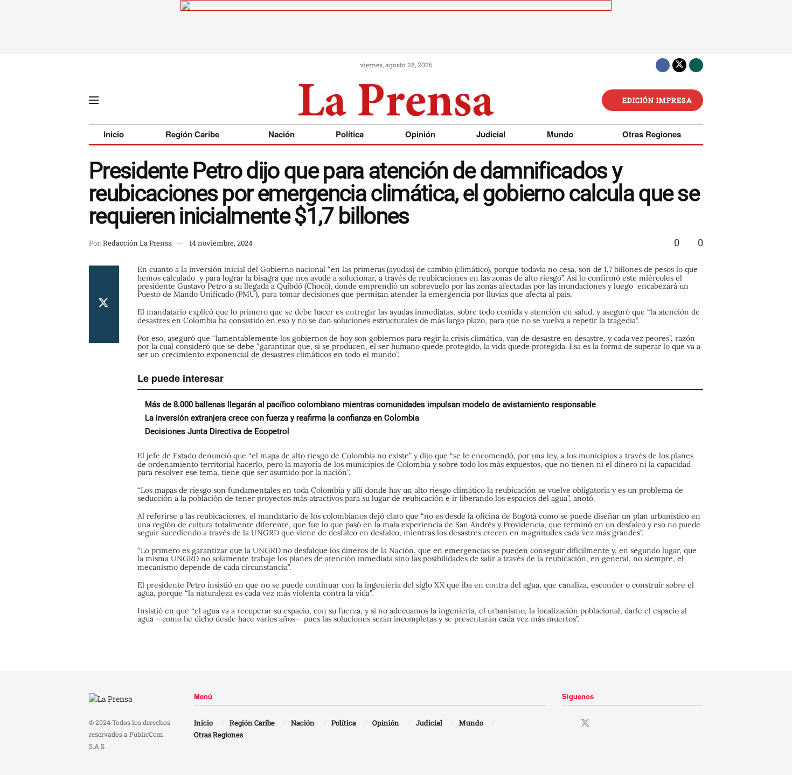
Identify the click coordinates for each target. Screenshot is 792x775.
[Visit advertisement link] (396, 27)
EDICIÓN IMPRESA (656, 100)
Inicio (113, 134)
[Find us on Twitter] (679, 64)
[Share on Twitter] (104, 304)
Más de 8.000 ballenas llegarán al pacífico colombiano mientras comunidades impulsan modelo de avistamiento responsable (372, 404)
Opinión (420, 134)
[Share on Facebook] (104, 278)
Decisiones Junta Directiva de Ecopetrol (217, 431)
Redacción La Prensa (137, 243)
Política (350, 134)
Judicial (490, 134)
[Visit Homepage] (396, 100)
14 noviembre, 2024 (221, 243)
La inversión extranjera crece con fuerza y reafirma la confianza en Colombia (282, 418)
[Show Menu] (94, 100)
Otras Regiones (651, 134)
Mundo (560, 134)
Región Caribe (192, 134)
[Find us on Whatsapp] (696, 64)
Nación (281, 134)
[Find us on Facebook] (663, 64)
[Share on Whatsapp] (104, 330)
